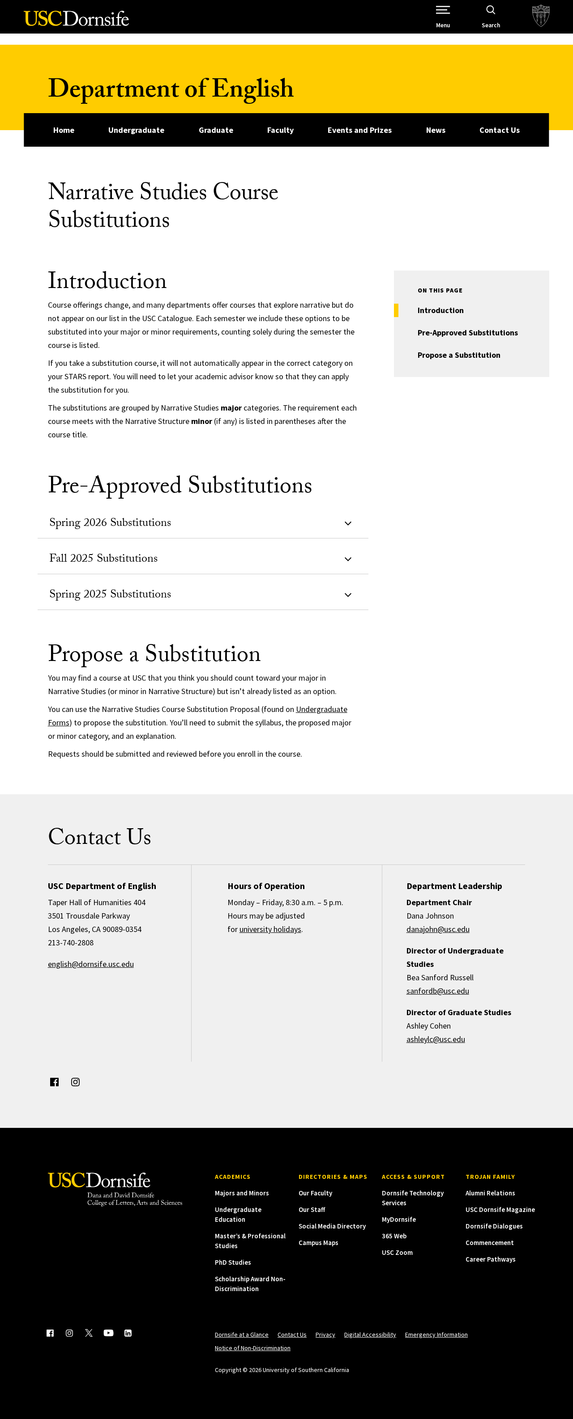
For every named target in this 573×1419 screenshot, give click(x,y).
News (435, 130)
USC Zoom (397, 1252)
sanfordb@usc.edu (437, 991)
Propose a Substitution (459, 355)
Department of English (171, 93)
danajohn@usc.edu (438, 929)
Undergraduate (136, 130)
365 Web (394, 1236)
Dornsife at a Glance (242, 1334)
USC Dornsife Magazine (500, 1209)
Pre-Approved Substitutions (468, 332)
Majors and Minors (242, 1193)
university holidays (270, 929)
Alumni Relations (490, 1193)
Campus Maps (318, 1242)
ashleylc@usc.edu (435, 1039)
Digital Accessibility (370, 1334)
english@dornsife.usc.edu (91, 964)
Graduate (216, 130)
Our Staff (312, 1209)
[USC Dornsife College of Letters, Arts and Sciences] (76, 23)
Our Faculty (315, 1193)
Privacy (325, 1334)
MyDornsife (399, 1219)
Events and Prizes (360, 130)
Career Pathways (491, 1259)
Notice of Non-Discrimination (253, 1348)
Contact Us (499, 130)
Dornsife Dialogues (494, 1226)
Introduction (441, 310)
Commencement (490, 1242)
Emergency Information (436, 1334)
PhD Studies (233, 1262)
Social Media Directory (332, 1226)
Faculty (280, 130)
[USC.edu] (541, 17)
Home (63, 130)
